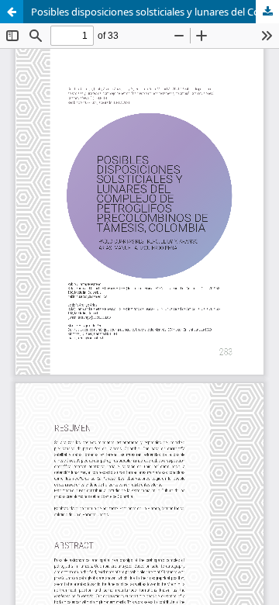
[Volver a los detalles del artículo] (11, 11)
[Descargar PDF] (267, 11)
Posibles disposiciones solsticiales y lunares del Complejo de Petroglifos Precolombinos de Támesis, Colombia (155, 12)
